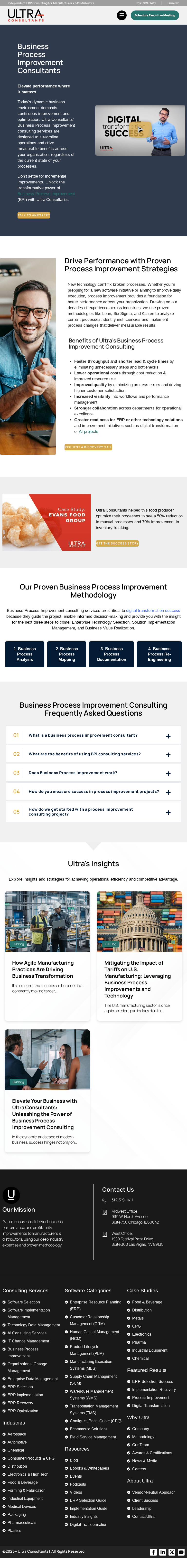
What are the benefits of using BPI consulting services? (85, 753)
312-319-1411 (146, 3)
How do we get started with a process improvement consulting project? (81, 812)
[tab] (25, 653)
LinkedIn (173, 3)
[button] (140, 130)
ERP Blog (18, 944)
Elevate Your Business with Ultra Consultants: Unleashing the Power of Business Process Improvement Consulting (44, 1113)
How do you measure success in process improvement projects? (94, 791)
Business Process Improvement (46, 193)
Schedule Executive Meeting (155, 15)
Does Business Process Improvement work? (73, 772)
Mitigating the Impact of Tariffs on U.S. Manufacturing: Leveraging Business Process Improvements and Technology (137, 979)
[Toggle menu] (122, 15)
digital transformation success (153, 610)
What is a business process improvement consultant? (83, 735)
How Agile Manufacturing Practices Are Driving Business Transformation (43, 969)
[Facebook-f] (153, 1552)
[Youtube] (181, 1552)
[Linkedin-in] (162, 1552)
